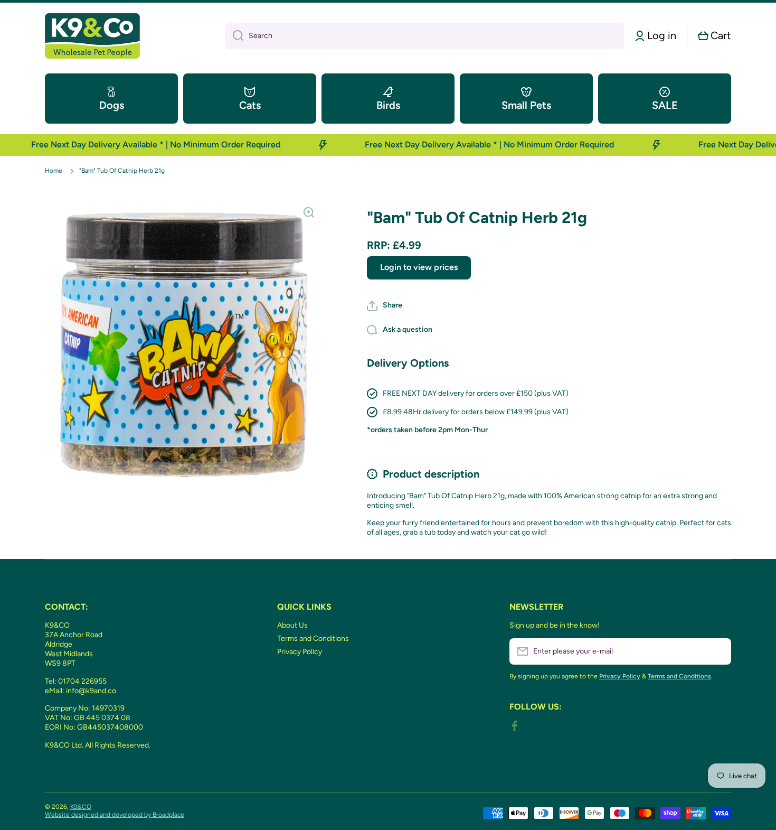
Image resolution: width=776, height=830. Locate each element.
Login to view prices (419, 267)
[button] (714, 35)
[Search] (234, 36)
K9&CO (80, 806)
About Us (292, 625)
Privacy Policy (299, 651)
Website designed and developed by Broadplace (114, 814)
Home (53, 170)
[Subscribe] (718, 651)
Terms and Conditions (313, 638)
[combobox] (424, 36)
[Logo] (92, 36)
